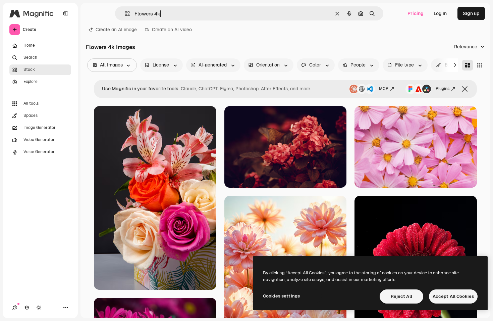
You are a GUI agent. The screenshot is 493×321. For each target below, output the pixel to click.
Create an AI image (116, 30)
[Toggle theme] (39, 307)
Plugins (442, 88)
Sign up (471, 13)
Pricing (415, 13)
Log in (440, 13)
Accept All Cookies (453, 296)
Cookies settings (281, 296)
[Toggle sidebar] (65, 13)
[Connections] (14, 307)
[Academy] (26, 307)
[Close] (465, 89)
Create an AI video (172, 30)
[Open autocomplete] (124, 13)
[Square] (479, 65)
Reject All (401, 296)
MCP (383, 88)
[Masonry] (467, 65)
